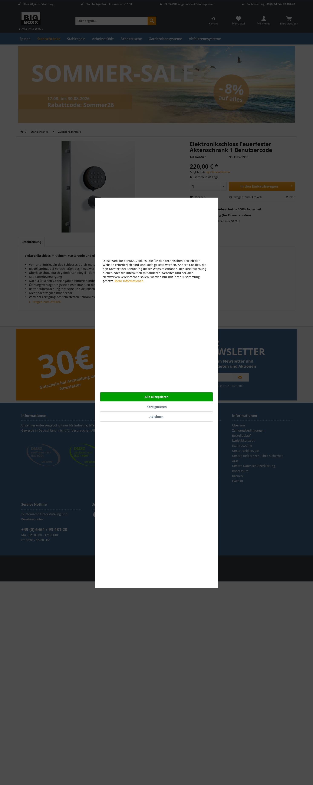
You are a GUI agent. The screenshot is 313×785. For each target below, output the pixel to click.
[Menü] (306, 723)
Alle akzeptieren (156, 397)
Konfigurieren (156, 407)
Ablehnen (156, 417)
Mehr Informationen (129, 281)
